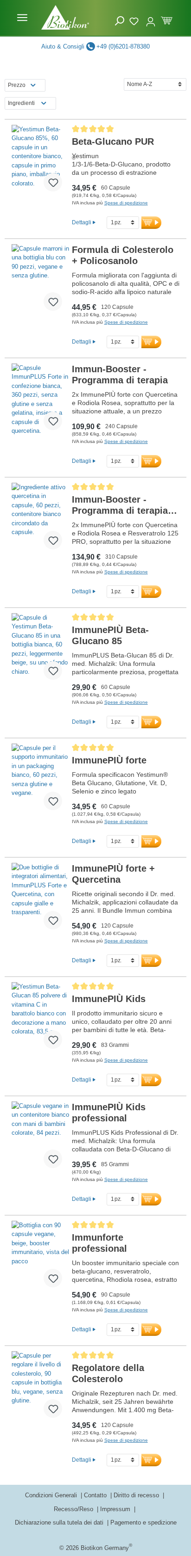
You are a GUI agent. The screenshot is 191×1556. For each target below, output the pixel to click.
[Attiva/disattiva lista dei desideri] (53, 182)
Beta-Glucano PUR (113, 141)
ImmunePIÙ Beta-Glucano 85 (110, 635)
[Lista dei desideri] (135, 20)
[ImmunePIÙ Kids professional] (41, 1138)
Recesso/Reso (74, 1509)
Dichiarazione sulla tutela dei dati (60, 1522)
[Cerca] (120, 21)
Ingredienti (21, 103)
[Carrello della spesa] (166, 19)
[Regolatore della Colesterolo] (41, 1388)
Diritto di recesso (137, 1495)
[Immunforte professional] (41, 1258)
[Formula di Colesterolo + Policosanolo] (41, 281)
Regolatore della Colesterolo (108, 1373)
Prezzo (16, 85)
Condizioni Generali (52, 1495)
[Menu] (22, 17)
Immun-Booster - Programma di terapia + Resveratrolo (124, 505)
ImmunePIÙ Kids (109, 999)
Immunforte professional (99, 1243)
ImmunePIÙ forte (109, 760)
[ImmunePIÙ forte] (41, 781)
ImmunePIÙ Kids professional (109, 1112)
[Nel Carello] (151, 222)
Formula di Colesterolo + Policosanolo (122, 255)
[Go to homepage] (65, 17)
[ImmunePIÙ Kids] (41, 1019)
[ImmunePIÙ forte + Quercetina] (41, 900)
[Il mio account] (151, 17)
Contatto (96, 1495)
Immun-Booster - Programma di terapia (120, 374)
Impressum (116, 1509)
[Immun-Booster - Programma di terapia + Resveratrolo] (41, 520)
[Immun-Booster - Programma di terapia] (41, 400)
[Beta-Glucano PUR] (41, 162)
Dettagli (81, 222)
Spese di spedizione (126, 202)
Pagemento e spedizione (143, 1522)
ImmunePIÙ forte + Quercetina (113, 874)
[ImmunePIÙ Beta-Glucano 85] (41, 650)
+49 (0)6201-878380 (123, 46)
